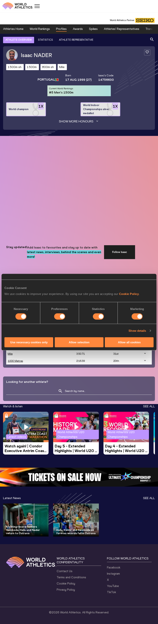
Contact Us (64, 571)
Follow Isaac (119, 252)
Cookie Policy (129, 294)
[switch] (59, 316)
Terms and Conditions (71, 577)
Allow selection (79, 342)
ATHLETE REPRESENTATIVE (76, 39)
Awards (78, 29)
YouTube (113, 586)
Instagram (113, 573)
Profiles (61, 29)
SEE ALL (149, 406)
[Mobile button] (37, 6)
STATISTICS (45, 39)
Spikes (93, 29)
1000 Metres (15, 361)
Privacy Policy (66, 589)
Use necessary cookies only (29, 342)
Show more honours (76, 121)
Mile (10, 353)
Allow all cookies (129, 342)
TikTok (111, 592)
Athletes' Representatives (121, 29)
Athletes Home (13, 29)
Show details (137, 330)
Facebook (113, 567)
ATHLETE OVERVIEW (18, 39)
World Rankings (40, 29)
